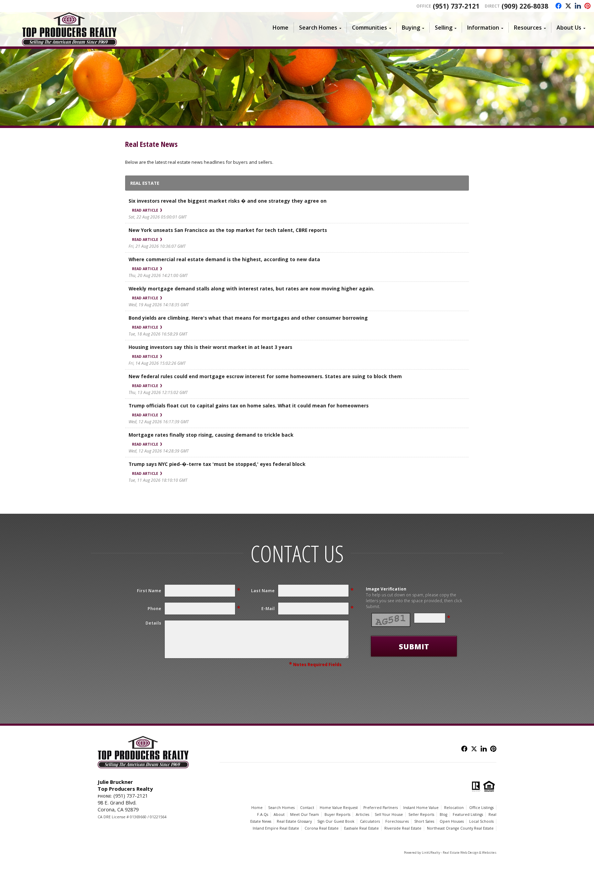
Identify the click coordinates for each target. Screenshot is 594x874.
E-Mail (268, 608)
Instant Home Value (421, 807)
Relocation (454, 807)
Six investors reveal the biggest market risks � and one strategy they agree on (228, 201)
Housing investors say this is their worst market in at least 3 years (210, 347)
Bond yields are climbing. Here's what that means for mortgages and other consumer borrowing (248, 318)
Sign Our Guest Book (335, 821)
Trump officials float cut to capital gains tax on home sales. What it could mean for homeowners (248, 405)
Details (153, 623)
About (279, 814)
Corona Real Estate (322, 828)
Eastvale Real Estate (361, 828)
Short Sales (424, 821)
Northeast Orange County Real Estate (460, 828)
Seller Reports (421, 814)
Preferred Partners (380, 807)
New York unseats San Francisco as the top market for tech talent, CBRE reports (228, 230)
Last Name (263, 591)
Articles (362, 814)
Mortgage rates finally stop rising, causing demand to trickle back (211, 434)
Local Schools (481, 821)
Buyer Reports (337, 814)
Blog (443, 814)
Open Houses (452, 821)
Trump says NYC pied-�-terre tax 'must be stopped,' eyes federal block (217, 464)
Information (483, 27)
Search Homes (318, 27)
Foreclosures (397, 821)
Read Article (145, 210)
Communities (369, 27)
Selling (443, 27)
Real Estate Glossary (294, 821)
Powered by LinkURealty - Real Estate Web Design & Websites (450, 852)
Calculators (370, 821)
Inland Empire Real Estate (276, 828)
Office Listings (481, 807)
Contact (307, 807)
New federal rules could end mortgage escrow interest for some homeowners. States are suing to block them (265, 376)
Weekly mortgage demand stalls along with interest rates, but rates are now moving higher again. (251, 288)
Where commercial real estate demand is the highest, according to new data (224, 259)
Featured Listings (468, 814)
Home (280, 27)
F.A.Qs (262, 814)
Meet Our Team (304, 814)
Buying (411, 27)
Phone (154, 608)
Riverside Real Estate (402, 828)
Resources (528, 27)
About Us (569, 27)
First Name (149, 591)
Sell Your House (389, 814)
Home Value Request (339, 807)
